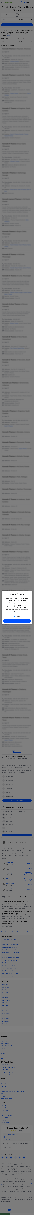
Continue (17, 621)
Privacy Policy (12, 600)
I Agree (17, 617)
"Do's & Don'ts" (21, 608)
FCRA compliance (23, 606)
